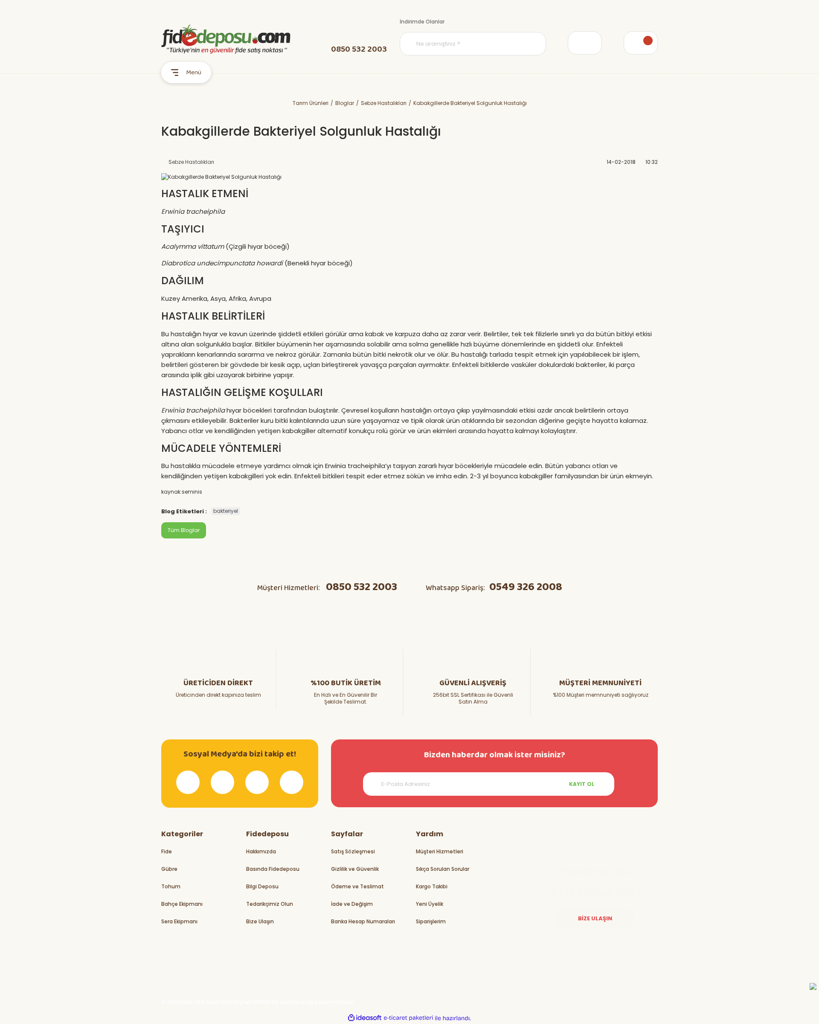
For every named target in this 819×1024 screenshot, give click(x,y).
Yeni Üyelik (429, 904)
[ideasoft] (365, 1018)
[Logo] (225, 39)
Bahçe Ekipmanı (182, 904)
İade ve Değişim (352, 904)
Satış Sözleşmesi (353, 851)
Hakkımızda (261, 851)
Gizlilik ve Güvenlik (355, 869)
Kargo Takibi (431, 886)
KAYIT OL (581, 784)
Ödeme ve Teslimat (357, 886)
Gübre (169, 869)
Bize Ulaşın (260, 921)
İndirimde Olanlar (422, 21)
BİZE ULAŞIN (595, 918)
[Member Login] (585, 43)
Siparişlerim (431, 921)
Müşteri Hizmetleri (439, 851)
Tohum (170, 886)
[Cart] (641, 43)
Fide (166, 851)
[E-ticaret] (408, 1018)
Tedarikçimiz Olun (269, 904)
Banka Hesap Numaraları (363, 921)
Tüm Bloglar (184, 530)
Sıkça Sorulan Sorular (442, 869)
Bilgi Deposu (262, 886)
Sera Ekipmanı (179, 921)
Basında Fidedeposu (272, 869)
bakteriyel (225, 511)
